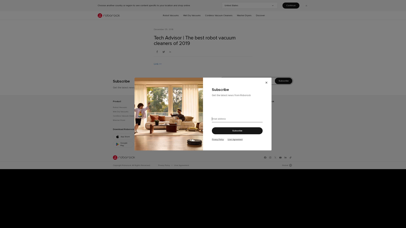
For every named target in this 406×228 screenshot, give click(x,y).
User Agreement (235, 139)
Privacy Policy (218, 139)
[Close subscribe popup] (266, 82)
